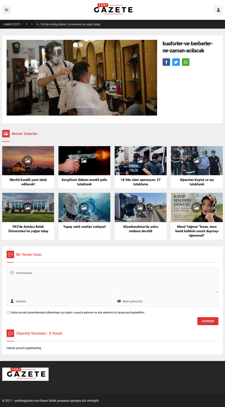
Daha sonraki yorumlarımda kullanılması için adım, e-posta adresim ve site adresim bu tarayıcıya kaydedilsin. (78, 312)
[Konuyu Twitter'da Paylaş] (176, 62)
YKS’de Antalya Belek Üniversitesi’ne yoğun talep (70, 24)
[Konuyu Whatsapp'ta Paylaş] (185, 62)
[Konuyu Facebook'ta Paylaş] (166, 62)
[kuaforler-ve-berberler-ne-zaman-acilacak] (82, 113)
